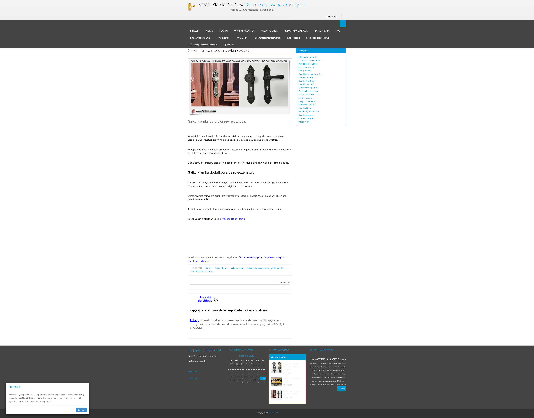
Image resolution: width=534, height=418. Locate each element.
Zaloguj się (331, 16)
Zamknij (81, 410)
